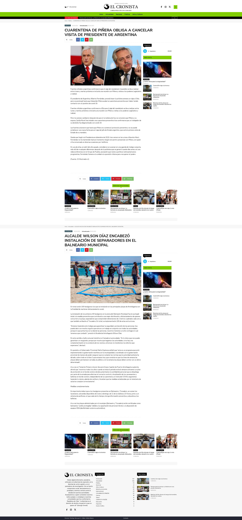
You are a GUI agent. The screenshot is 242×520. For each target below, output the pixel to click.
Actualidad (146, 79)
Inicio (66, 20)
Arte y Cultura (147, 90)
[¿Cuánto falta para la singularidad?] (157, 70)
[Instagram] (166, 7)
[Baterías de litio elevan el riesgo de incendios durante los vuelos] (147, 105)
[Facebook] (161, 7)
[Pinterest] (87, 40)
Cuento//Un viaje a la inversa (161, 85)
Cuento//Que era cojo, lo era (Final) (165, 209)
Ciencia (145, 107)
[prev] (173, 18)
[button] (175, 7)
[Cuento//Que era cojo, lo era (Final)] (166, 197)
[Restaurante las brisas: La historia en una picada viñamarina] (147, 97)
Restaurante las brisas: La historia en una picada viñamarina (160, 95)
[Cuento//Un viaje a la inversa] (147, 88)
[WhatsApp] (91, 40)
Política (70, 20)
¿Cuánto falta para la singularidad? (154, 81)
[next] (176, 18)
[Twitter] (170, 7)
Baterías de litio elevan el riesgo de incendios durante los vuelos (98, 18)
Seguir (169, 51)
